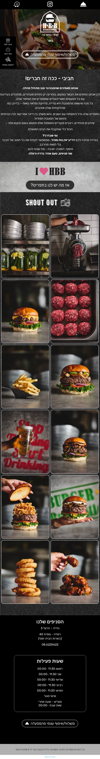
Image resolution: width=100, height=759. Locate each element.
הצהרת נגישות (50, 757)
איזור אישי (8, 54)
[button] (50, 54)
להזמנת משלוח (8, 65)
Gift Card (8, 44)
